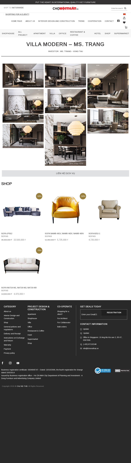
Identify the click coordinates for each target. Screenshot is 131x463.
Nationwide (14, 8)
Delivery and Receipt (12, 334)
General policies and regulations (12, 328)
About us (30, 21)
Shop (6, 322)
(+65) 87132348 (89, 344)
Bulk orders (62, 327)
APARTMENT (40, 33)
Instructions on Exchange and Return (14, 339)
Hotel (30, 335)
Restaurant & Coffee (36, 331)
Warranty (7, 345)
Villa (29, 322)
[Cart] (126, 27)
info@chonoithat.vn (91, 348)
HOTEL (97, 33)
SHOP (107, 33)
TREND (81, 21)
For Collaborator (63, 322)
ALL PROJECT (22, 33)
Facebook (118, 21)
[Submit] (125, 8)
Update (86, 329)
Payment (7, 349)
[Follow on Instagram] (10, 363)
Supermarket (33, 339)
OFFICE (62, 33)
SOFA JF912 (6, 233)
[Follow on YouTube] (18, 363)
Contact (109, 21)
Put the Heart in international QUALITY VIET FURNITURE (65, 2)
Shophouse (32, 318)
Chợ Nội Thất (22, 386)
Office (30, 327)
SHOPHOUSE (8, 33)
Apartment (32, 314)
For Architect (62, 318)
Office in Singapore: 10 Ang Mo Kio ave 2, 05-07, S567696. (102, 338)
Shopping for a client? (17, 14)
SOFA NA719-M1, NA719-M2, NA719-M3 (19, 287)
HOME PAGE (16, 21)
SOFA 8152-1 (94, 233)
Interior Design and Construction (56, 21)
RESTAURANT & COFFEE (77, 33)
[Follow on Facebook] (2, 363)
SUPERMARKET (121, 33)
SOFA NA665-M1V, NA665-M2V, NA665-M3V (64, 233)
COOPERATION (94, 21)
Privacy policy (9, 353)
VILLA (52, 33)
